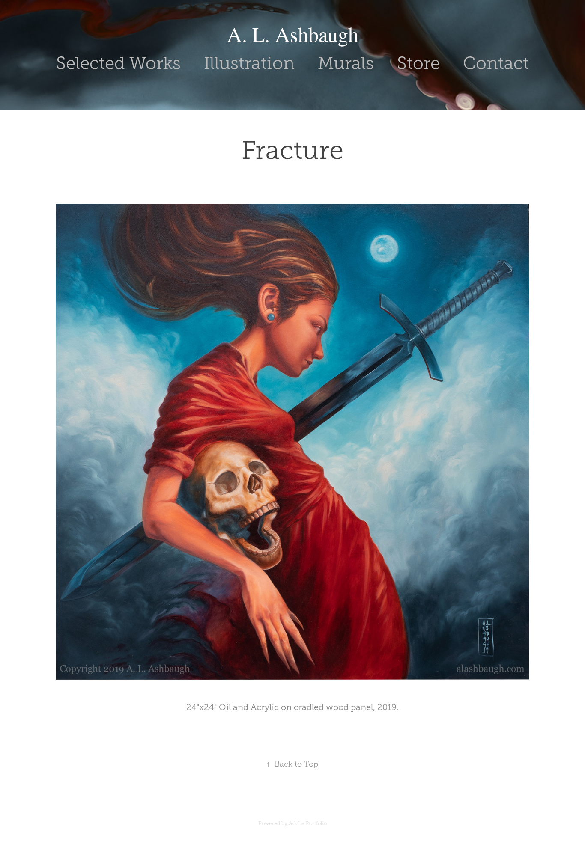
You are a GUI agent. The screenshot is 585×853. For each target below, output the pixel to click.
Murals (346, 63)
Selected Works (118, 63)
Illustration (249, 63)
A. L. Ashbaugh (292, 34)
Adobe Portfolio (308, 823)
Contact (496, 63)
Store (418, 63)
